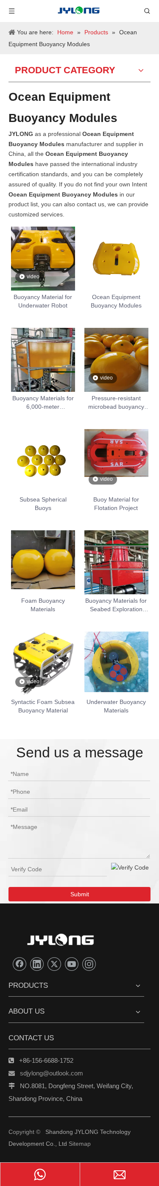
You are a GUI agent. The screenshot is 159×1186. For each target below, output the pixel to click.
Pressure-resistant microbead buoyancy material (116, 403)
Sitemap (80, 1143)
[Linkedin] (37, 964)
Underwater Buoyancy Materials (116, 706)
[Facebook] (19, 964)
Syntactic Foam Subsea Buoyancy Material (43, 706)
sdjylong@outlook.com (51, 1073)
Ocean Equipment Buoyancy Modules (116, 301)
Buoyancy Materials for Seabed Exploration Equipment (116, 605)
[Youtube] (71, 964)
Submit (79, 894)
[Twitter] (54, 964)
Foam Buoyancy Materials (43, 604)
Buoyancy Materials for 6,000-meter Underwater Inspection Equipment (43, 403)
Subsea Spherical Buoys (43, 503)
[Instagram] (89, 964)
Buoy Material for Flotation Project (116, 503)
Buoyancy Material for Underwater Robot (43, 301)
